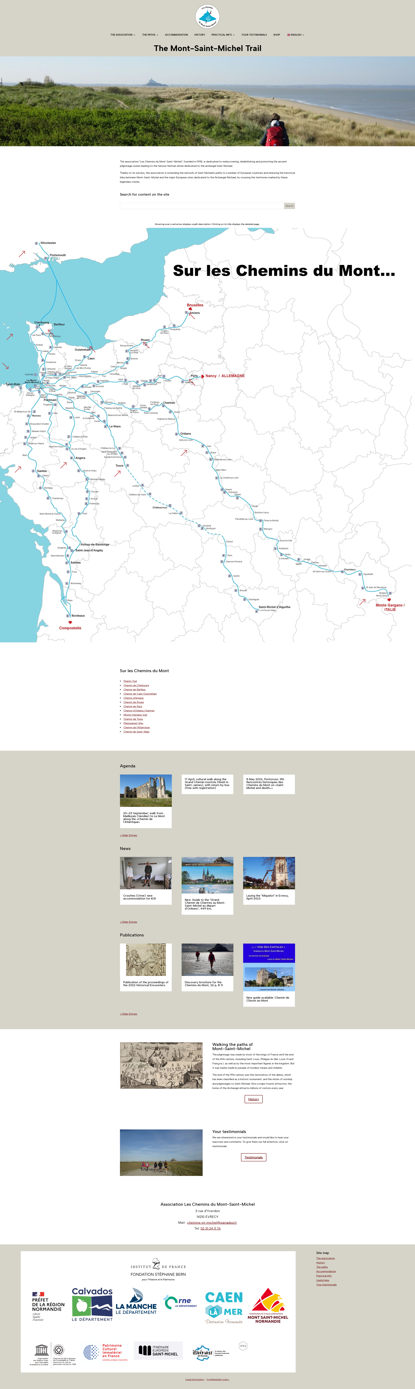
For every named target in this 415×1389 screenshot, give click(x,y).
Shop (276, 34)
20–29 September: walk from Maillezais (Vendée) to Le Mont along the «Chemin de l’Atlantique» (144, 817)
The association (121, 34)
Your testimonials (254, 34)
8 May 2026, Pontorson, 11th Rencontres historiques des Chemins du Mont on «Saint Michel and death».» (265, 783)
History (199, 34)
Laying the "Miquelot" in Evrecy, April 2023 (267, 897)
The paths (148, 34)
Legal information (194, 1379)
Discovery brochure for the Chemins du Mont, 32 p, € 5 (204, 983)
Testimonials (254, 1157)
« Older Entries (128, 835)
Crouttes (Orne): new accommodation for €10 (139, 897)
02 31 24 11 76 (211, 1228)
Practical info (222, 34)
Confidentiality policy (218, 1379)
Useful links (322, 1280)
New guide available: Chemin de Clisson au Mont (267, 999)
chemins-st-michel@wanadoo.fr (212, 1222)
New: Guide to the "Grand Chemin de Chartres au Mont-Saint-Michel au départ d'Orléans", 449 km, (205, 904)
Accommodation (176, 34)
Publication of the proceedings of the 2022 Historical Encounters (145, 983)
